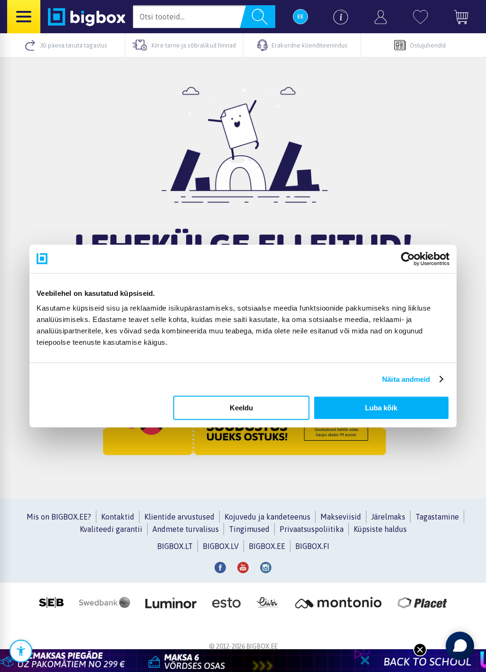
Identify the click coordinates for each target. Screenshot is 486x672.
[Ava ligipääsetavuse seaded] (20, 651)
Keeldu (241, 408)
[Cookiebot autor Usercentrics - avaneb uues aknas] (407, 259)
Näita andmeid (406, 379)
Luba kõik (381, 408)
